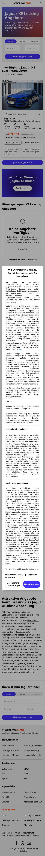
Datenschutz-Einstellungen (13, 584)
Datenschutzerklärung (14, 574)
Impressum (32, 574)
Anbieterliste (10, 577)
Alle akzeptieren (31, 584)
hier (20, 349)
